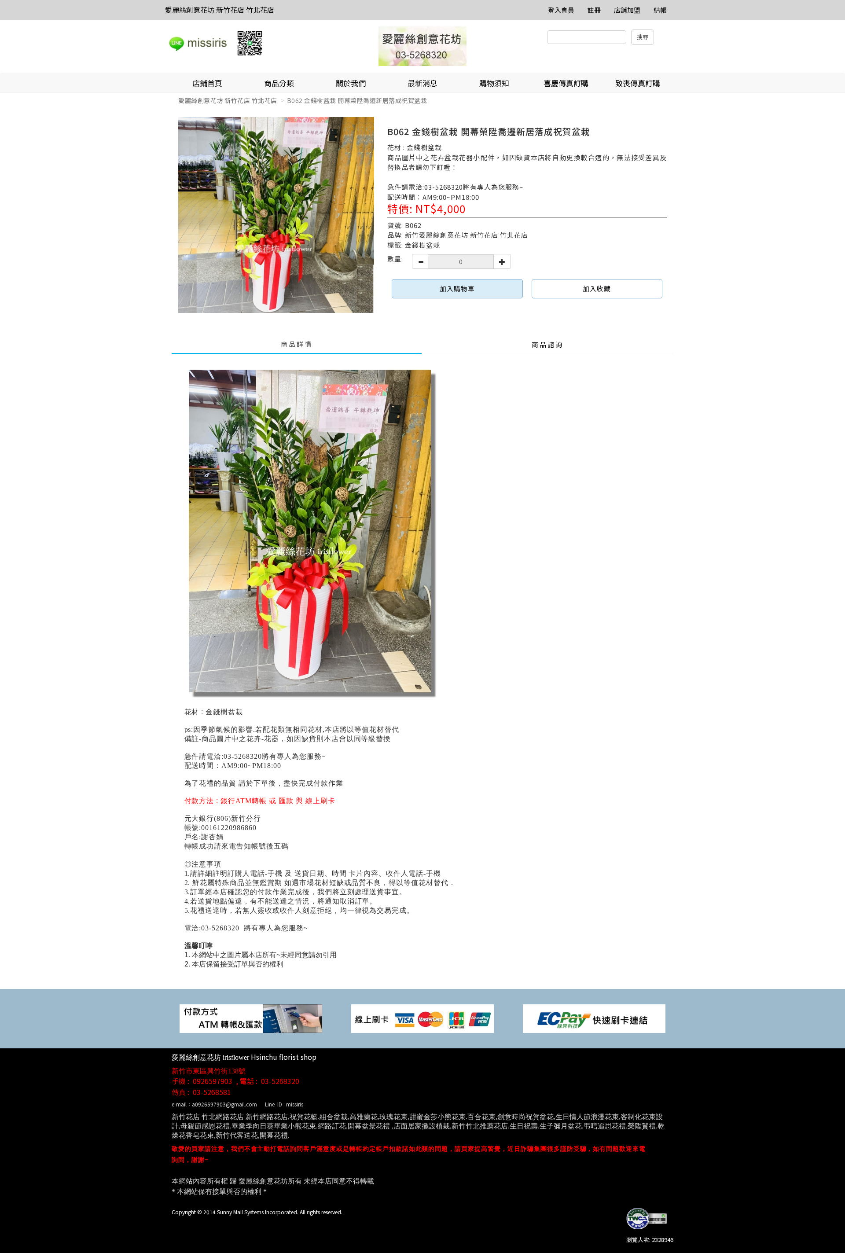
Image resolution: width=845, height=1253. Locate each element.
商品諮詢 (547, 344)
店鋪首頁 (207, 82)
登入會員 (561, 10)
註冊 (594, 10)
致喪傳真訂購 (637, 82)
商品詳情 (296, 344)
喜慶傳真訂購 (566, 82)
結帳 (660, 10)
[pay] (251, 1018)
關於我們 (351, 82)
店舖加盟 (627, 10)
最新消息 (422, 82)
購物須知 (494, 82)
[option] (276, 215)
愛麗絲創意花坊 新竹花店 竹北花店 (219, 9)
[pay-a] (422, 1018)
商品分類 (279, 82)
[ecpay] (594, 1018)
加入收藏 (597, 288)
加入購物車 (457, 288)
